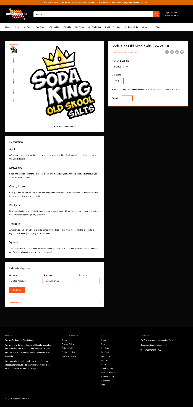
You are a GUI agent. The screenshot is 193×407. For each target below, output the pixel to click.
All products (16, 36)
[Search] (156, 14)
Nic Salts (27, 27)
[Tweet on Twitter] (177, 52)
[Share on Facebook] (167, 52)
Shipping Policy (68, 352)
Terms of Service (69, 356)
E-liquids (67, 27)
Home (8, 27)
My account (170, 15)
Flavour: (121, 61)
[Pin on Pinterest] (172, 52)
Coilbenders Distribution (124, 52)
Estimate (17, 290)
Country (13, 275)
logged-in (136, 89)
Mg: (116, 75)
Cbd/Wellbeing (94, 27)
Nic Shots (79, 27)
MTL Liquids (53, 27)
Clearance (146, 27)
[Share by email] (182, 52)
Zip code (83, 275)
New (17, 27)
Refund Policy (15, 303)
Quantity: (116, 98)
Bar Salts (40, 27)
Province (48, 275)
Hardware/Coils (131, 27)
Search (65, 340)
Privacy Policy (68, 344)
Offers (158, 27)
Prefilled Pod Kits (112, 27)
